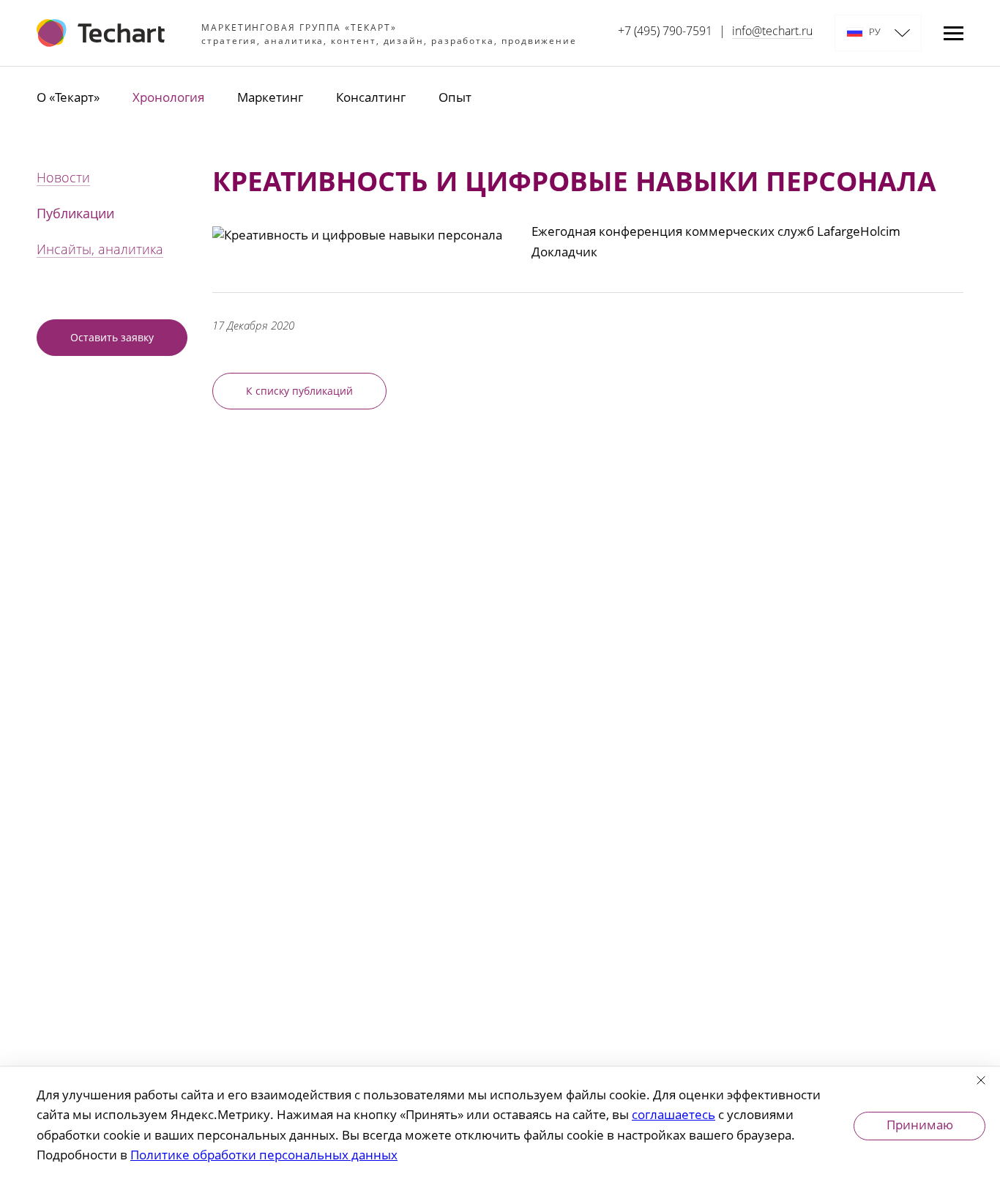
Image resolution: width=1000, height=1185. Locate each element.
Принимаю (920, 1126)
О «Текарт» (68, 98)
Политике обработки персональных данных (264, 1156)
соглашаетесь (673, 1116)
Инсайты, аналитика (100, 250)
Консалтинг (371, 98)
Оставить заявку (112, 338)
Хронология (168, 98)
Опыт (455, 98)
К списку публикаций (299, 392)
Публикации (75, 214)
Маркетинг (270, 98)
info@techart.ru (772, 32)
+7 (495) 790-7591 (665, 32)
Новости (63, 178)
